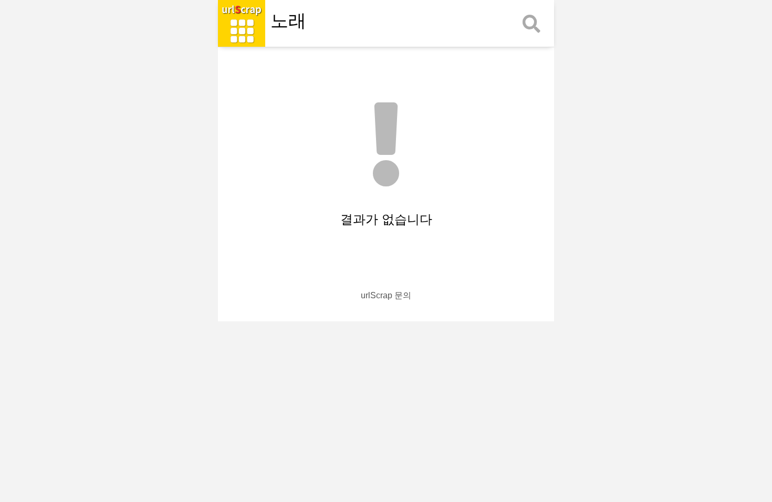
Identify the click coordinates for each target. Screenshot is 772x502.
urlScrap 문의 (386, 295)
